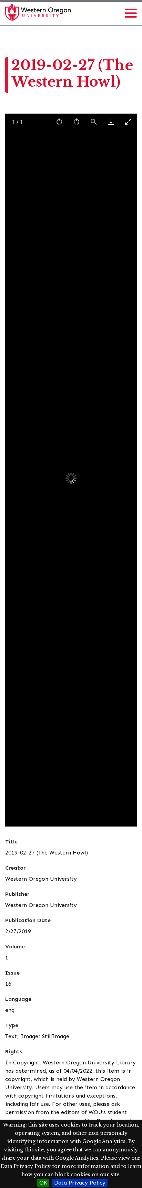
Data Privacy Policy (79, 1182)
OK (43, 1182)
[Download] (111, 122)
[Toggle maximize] (128, 122)
